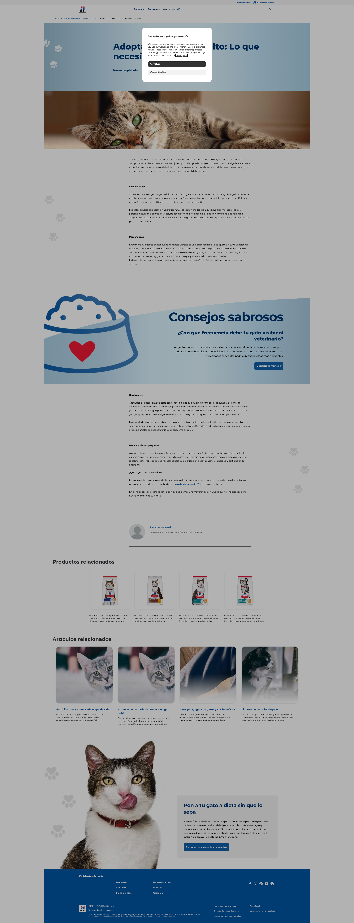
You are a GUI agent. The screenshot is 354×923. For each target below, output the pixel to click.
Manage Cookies (158, 72)
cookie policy (181, 55)
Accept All (155, 64)
